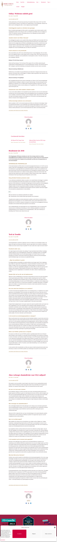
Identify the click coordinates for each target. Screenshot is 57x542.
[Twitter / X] (28, 128)
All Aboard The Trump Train (17, 140)
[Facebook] (26, 128)
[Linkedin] (30, 128)
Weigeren (34, 533)
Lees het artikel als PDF (13, 19)
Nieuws (12, 142)
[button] (54, 527)
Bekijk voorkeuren (48, 533)
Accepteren (19, 533)
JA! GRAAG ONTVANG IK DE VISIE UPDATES (18, 110)
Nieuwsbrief (16, 142)
